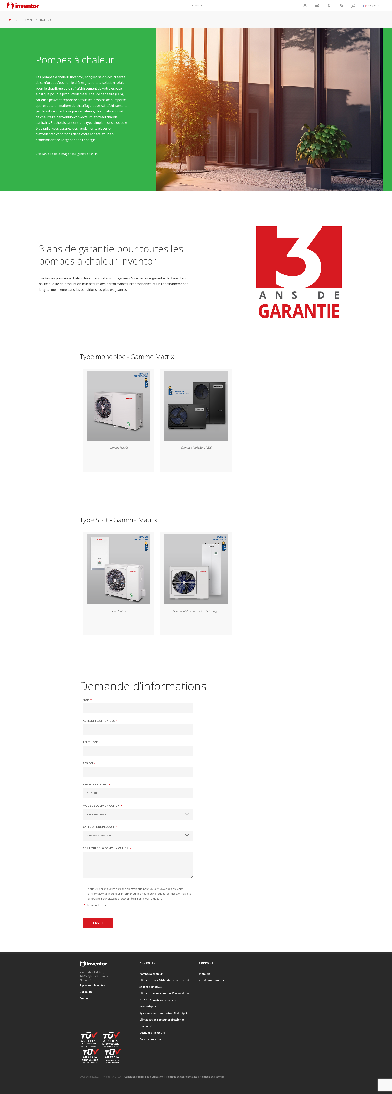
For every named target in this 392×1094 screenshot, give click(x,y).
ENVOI (98, 923)
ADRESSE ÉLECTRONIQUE (100, 721)
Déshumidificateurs (152, 1032)
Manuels (204, 974)
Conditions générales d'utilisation (143, 1076)
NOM (87, 699)
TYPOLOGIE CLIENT (96, 784)
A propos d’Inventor (92, 985)
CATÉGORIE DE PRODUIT (100, 827)
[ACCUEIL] (10, 19)
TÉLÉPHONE (92, 742)
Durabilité (86, 992)
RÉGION (89, 763)
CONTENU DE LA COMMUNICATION (107, 848)
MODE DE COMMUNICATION (102, 805)
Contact (85, 998)
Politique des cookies (212, 1076)
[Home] (23, 7)
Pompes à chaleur (151, 974)
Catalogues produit (211, 980)
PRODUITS (196, 5)
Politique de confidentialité (181, 1076)
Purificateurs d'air (151, 1039)
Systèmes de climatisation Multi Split (163, 1013)
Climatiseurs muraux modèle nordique (164, 993)
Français (371, 5)
